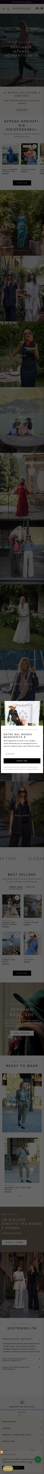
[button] (1, 1452)
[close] (40, 704)
